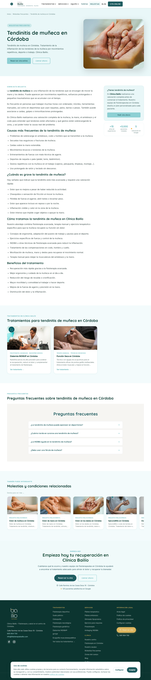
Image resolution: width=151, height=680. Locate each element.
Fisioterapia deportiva (61, 612)
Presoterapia (89, 627)
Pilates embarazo (91, 615)
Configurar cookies (124, 623)
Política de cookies (124, 615)
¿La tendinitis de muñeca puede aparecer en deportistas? (57, 425)
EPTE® (55, 634)
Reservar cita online (19, 61)
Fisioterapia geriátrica (61, 627)
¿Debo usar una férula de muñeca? (46, 450)
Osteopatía (57, 619)
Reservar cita (127, 630)
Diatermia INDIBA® (60, 630)
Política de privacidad (125, 619)
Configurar (119, 670)
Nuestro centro (90, 640)
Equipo (74, 4)
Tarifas (84, 4)
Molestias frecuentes (20, 14)
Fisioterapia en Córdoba (94, 643)
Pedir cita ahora (123, 115)
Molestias (94, 4)
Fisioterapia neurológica (62, 623)
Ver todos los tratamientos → (64, 642)
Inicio (9, 14)
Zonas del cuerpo (91, 654)
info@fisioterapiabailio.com (17, 637)
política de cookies (57, 674)
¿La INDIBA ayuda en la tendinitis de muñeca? (51, 442)
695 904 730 (12, 633)
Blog (104, 4)
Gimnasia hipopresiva (93, 619)
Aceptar (132, 670)
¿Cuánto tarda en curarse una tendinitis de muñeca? (54, 433)
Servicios (62, 4)
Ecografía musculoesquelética (64, 638)
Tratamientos (47, 4)
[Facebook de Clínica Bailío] (9, 642)
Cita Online (115, 4)
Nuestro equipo (91, 647)
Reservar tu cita (65, 578)
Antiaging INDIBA (91, 630)
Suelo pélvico (58, 615)
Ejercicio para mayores (93, 623)
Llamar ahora (41, 61)
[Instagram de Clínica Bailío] (14, 642)
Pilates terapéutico (92, 612)
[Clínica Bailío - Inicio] (27, 614)
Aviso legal (121, 612)
